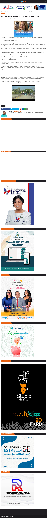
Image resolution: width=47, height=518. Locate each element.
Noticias (8, 11)
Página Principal (4, 11)
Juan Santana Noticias (5, 18)
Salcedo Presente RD (10, 516)
